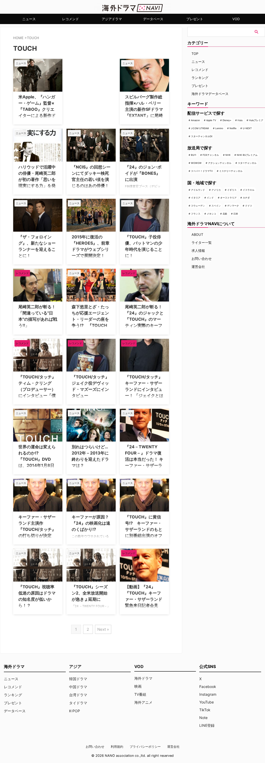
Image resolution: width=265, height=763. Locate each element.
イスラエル (248, 189)
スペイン (216, 205)
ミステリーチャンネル (230, 171)
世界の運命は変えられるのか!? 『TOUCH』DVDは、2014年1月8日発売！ (37, 459)
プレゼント (194, 19)
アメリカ (216, 189)
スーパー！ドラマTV (202, 171)
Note (203, 717)
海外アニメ (143, 702)
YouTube (206, 702)
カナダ (246, 197)
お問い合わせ (202, 258)
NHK (228, 154)
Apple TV (211, 120)
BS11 (193, 154)
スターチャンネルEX (201, 136)
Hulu (240, 120)
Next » (103, 629)
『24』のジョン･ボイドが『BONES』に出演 (143, 173)
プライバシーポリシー (145, 747)
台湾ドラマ (78, 695)
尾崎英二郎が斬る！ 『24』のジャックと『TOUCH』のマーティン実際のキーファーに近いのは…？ (145, 319)
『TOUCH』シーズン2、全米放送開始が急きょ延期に (90, 593)
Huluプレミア (256, 120)
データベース (153, 19)
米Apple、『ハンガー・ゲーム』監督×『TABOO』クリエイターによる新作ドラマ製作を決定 (37, 109)
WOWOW (196, 163)
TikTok (204, 710)
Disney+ (227, 120)
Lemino (219, 128)
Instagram (207, 694)
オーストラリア (228, 197)
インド (210, 197)
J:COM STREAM (200, 128)
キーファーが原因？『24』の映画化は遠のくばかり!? (91, 523)
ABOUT (197, 234)
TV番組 (140, 694)
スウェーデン (198, 205)
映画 (138, 686)
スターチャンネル (247, 163)
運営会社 (198, 267)
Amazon (195, 120)
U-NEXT (247, 128)
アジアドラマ (112, 19)
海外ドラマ (143, 678)
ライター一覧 (202, 242)
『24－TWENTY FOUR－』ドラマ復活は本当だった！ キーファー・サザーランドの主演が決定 (144, 459)
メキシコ (211, 213)
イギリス (232, 189)
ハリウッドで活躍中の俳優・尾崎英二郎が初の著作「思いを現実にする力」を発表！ (37, 179)
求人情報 (198, 250)
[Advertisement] (92, 91)
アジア (75, 666)
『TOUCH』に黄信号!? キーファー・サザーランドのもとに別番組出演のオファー (143, 529)
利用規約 (117, 747)
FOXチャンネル (211, 154)
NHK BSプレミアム (247, 154)
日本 (235, 213)
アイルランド (198, 189)
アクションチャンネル (219, 163)
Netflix (233, 128)
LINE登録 (207, 725)
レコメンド (70, 19)
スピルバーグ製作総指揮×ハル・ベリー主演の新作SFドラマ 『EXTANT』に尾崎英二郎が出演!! (144, 109)
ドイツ (248, 205)
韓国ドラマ (78, 679)
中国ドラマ (78, 687)
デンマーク (233, 205)
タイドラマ (78, 703)
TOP (195, 54)
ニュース (29, 19)
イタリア (195, 197)
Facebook (207, 686)
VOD (236, 19)
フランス (195, 213)
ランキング (200, 78)
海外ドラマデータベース (210, 94)
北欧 (225, 213)
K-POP (74, 711)
